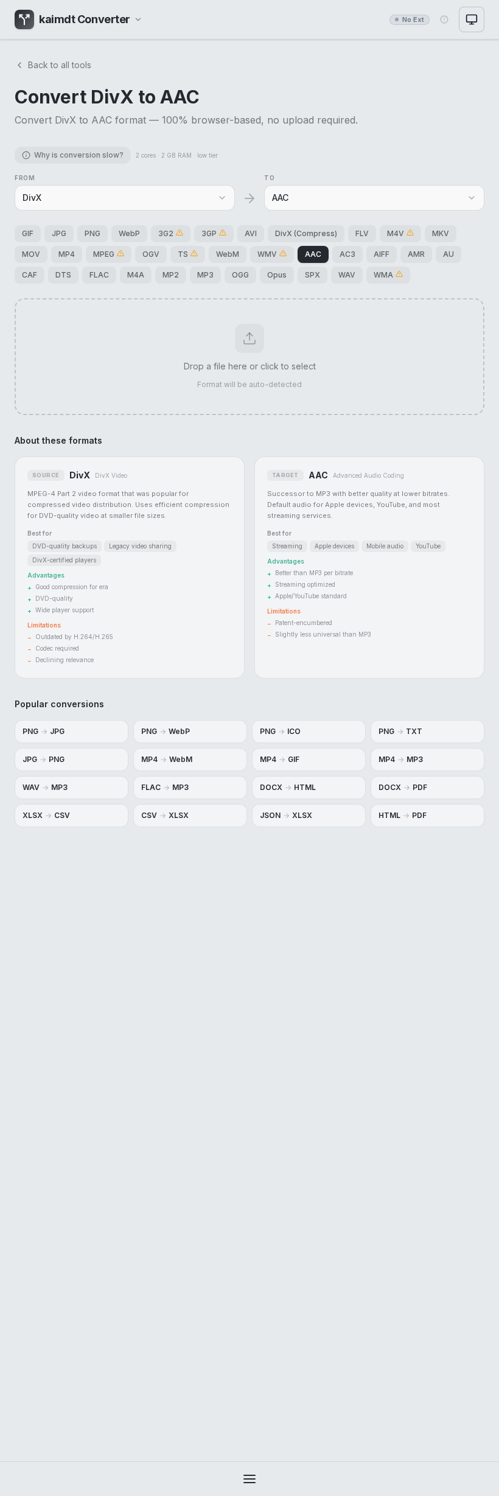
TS (183, 254)
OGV (150, 254)
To (269, 177)
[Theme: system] (471, 19)
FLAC (99, 274)
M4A (135, 274)
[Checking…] (444, 19)
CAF (29, 274)
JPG (59, 233)
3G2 (165, 233)
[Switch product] (138, 19)
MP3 (205, 274)
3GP (209, 233)
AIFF (381, 254)
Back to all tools (59, 65)
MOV (31, 254)
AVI (251, 233)
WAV (346, 274)
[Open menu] (249, 1479)
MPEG (103, 254)
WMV (267, 254)
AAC (313, 254)
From (25, 177)
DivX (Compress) (306, 233)
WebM (227, 254)
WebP (129, 233)
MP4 (66, 254)
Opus (277, 274)
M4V (395, 233)
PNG (92, 233)
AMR (416, 254)
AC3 (347, 254)
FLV (362, 233)
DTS (63, 274)
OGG (240, 274)
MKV (440, 233)
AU (448, 254)
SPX (312, 274)
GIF (27, 233)
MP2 (170, 274)
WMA (383, 274)
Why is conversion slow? (79, 154)
